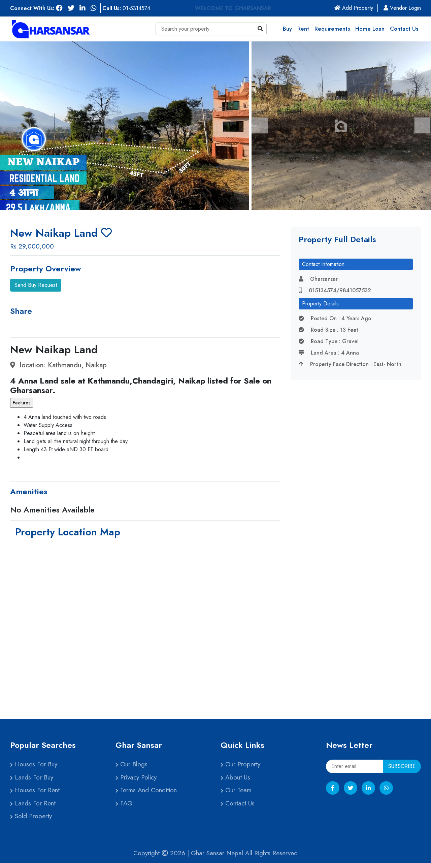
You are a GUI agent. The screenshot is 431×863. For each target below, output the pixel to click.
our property (241, 764)
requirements (332, 29)
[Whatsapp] (386, 788)
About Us (236, 777)
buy (287, 29)
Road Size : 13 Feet (333, 330)
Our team (237, 790)
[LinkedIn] (368, 788)
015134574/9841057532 (339, 290)
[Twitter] (350, 788)
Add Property (359, 8)
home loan (370, 29)
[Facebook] (332, 788)
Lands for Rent (34, 803)
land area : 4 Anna (334, 353)
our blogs (132, 764)
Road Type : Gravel (334, 341)
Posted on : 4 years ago (340, 318)
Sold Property (32, 816)
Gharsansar (323, 279)
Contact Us (404, 29)
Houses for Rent (36, 790)
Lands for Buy (33, 777)
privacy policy (137, 777)
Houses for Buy (35, 764)
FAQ (125, 803)
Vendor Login (404, 8)
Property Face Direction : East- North (354, 364)
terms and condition (147, 790)
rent (303, 29)
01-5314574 (136, 8)
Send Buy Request (35, 285)
